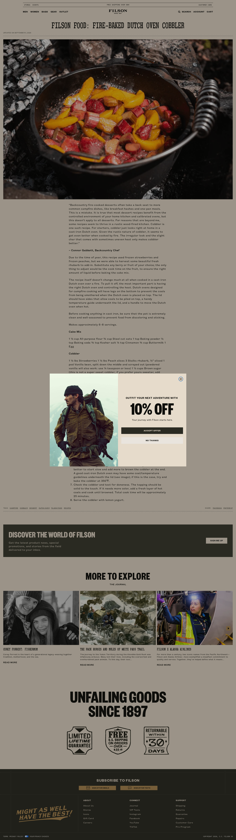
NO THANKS (152, 440)
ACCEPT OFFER (152, 430)
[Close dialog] (181, 379)
